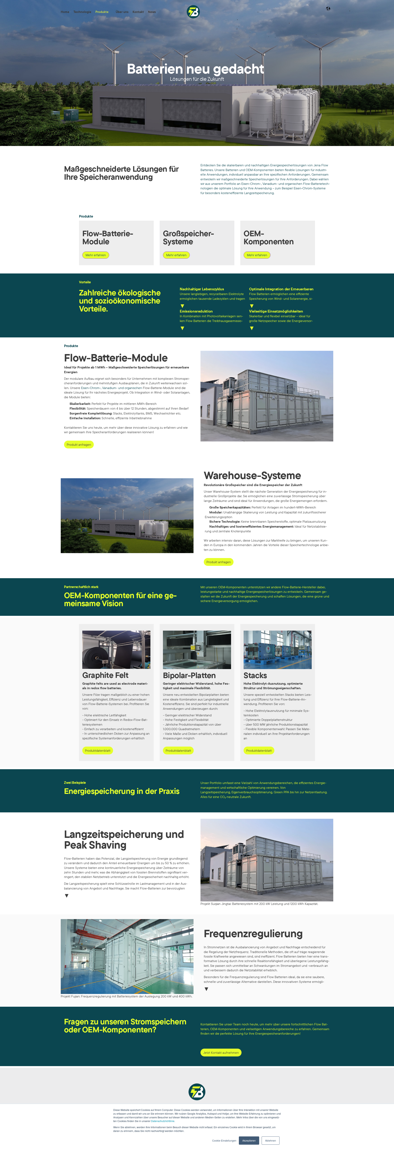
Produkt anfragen (79, 444)
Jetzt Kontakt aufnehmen (221, 1052)
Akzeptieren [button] (249, 1140)
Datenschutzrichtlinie (162, 1121)
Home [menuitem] (65, 12)
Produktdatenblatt (97, 750)
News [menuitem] (152, 12)
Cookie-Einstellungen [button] (224, 1140)
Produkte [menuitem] (102, 12)
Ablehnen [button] (270, 1140)
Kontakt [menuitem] (138, 12)
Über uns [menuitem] (122, 12)
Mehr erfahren (96, 255)
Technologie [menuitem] (82, 12)
